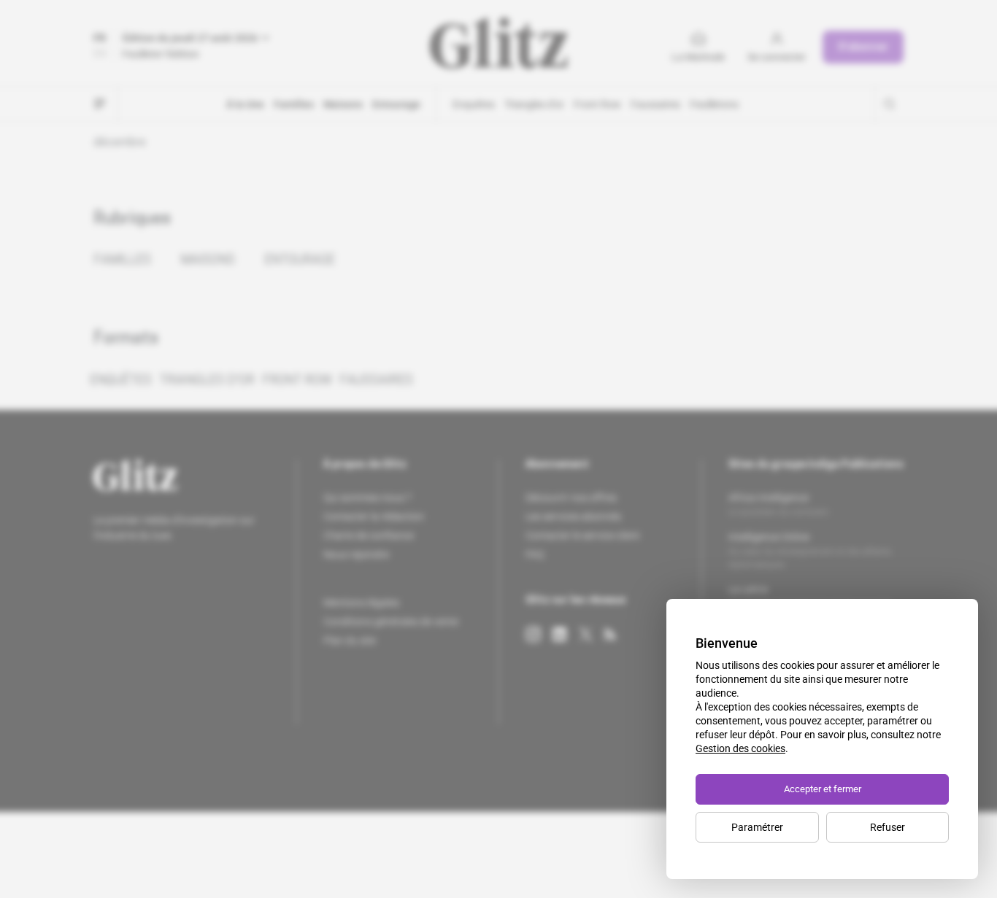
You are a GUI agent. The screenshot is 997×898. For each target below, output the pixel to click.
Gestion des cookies (740, 748)
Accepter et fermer (822, 788)
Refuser (887, 827)
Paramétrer (757, 827)
